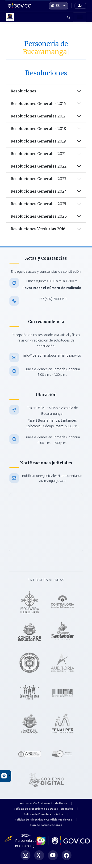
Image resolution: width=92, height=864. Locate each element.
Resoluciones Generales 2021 (38, 153)
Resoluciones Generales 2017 (38, 116)
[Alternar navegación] (79, 17)
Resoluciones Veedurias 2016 (38, 228)
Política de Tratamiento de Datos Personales (43, 808)
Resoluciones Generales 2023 (38, 178)
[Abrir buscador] (68, 17)
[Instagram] (25, 855)
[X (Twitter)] (39, 855)
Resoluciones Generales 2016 (38, 103)
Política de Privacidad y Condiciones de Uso (43, 819)
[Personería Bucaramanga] (21, 6)
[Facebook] (66, 855)
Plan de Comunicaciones (46, 824)
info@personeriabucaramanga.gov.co (52, 355)
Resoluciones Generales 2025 (38, 203)
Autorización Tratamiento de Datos (43, 803)
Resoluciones (23, 91)
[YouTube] (53, 855)
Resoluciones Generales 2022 (39, 166)
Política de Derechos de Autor (43, 814)
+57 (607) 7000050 (52, 299)
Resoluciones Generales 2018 (38, 128)
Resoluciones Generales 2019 (38, 141)
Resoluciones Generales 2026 (39, 216)
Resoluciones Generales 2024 (39, 191)
